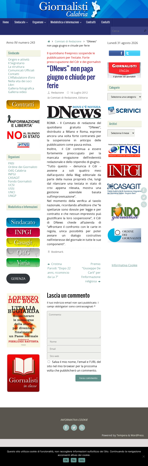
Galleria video (17, 92)
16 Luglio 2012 (79, 92)
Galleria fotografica (21, 88)
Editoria (83, 97)
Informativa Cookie (124, 265)
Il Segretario (16, 63)
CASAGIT (14, 178)
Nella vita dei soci (20, 81)
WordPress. (137, 435)
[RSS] (144, 204)
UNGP (12, 196)
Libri (11, 85)
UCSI (11, 185)
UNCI (11, 192)
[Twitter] (144, 197)
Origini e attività (18, 59)
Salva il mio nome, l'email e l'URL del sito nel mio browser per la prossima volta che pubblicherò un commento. (74, 366)
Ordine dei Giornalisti (22, 167)
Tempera (122, 435)
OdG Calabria (17, 171)
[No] (143, 456)
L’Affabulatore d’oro (21, 77)
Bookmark (57, 251)
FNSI (11, 163)
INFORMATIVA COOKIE (74, 419)
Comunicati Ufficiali (21, 70)
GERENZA (18, 278)
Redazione (57, 92)
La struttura (16, 67)
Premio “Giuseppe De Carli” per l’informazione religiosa (91, 272)
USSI (11, 189)
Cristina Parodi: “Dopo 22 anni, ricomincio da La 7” (59, 270)
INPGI (12, 174)
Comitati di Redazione (68, 41)
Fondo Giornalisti (20, 181)
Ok (66, 460)
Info (82, 460)
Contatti (13, 74)
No (73, 460)
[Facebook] (144, 190)
